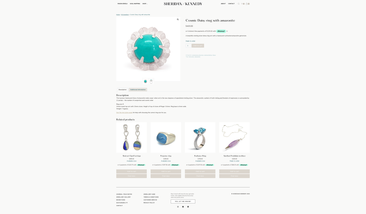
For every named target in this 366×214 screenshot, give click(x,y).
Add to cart (197, 46)
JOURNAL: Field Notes (124, 194)
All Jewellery (125, 15)
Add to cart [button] (131, 171)
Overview (131, 176)
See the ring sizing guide (124, 113)
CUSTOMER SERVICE (150, 200)
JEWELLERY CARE (149, 194)
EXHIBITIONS (120, 200)
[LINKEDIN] (188, 206)
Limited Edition (208, 55)
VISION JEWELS (122, 4)
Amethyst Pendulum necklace (234, 156)
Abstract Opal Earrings (131, 156)
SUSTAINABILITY (122, 203)
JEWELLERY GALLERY (123, 197)
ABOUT (223, 4)
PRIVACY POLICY (149, 203)
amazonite (197, 56)
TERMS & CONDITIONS (151, 197)
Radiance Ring (200, 156)
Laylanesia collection (198, 55)
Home (118, 15)
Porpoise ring (165, 156)
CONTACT (231, 4)
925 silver (191, 56)
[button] (178, 19)
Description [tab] (122, 90)
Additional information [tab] (138, 90)
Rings (214, 55)
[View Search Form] (238, 4)
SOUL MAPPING (135, 4)
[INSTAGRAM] (177, 206)
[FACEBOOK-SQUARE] (183, 206)
